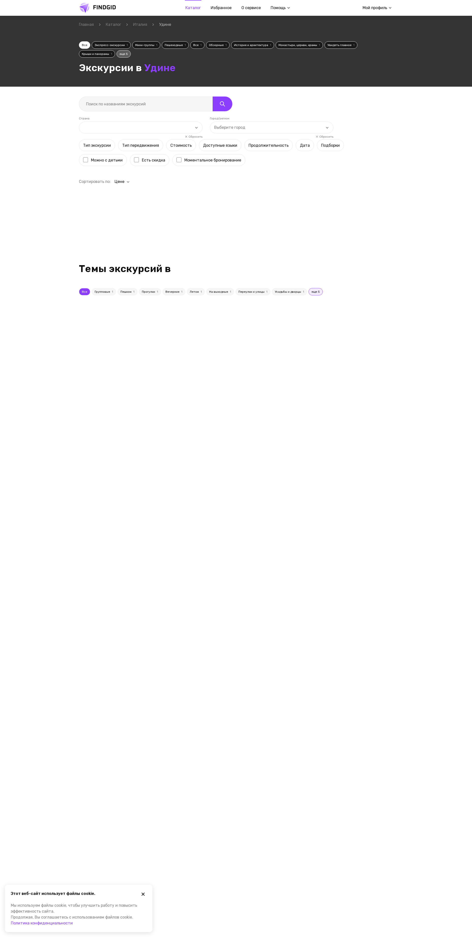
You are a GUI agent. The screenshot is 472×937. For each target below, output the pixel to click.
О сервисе (251, 7)
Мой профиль (375, 7)
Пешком (127, 291)
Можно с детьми (107, 160)
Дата (305, 145)
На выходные (220, 291)
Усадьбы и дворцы (289, 291)
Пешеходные (175, 45)
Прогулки (150, 291)
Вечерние (173, 291)
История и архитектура (252, 45)
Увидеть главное (340, 45)
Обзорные (218, 45)
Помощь (278, 7)
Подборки (330, 145)
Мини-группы (146, 45)
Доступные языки (220, 145)
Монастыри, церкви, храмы (299, 45)
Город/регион (219, 118)
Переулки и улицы (252, 291)
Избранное (221, 7)
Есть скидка (153, 160)
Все (84, 45)
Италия (140, 24)
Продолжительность (269, 145)
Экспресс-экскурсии (111, 45)
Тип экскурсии (97, 145)
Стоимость (181, 145)
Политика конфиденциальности (42, 923)
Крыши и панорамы (97, 54)
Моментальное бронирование (212, 160)
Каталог (193, 7)
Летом (196, 291)
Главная (86, 24)
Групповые (104, 291)
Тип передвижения (140, 145)
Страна (84, 118)
